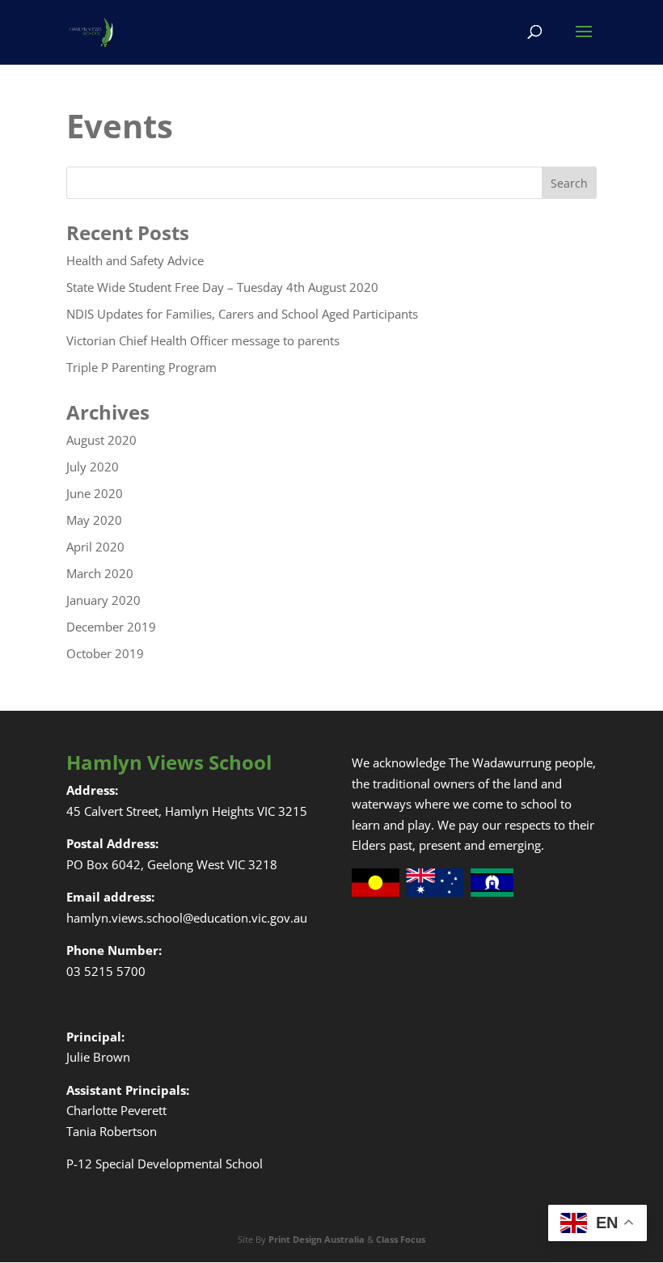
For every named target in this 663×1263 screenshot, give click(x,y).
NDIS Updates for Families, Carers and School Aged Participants (242, 314)
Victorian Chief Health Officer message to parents (203, 340)
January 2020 (103, 600)
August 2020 (101, 440)
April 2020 (95, 547)
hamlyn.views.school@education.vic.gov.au (186, 918)
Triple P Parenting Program (141, 367)
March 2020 (99, 573)
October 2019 (105, 653)
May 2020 (94, 520)
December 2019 (111, 627)
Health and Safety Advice (135, 260)
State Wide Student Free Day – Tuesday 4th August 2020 (222, 287)
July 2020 (92, 466)
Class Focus (400, 1239)
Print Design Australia (316, 1239)
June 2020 (94, 493)
